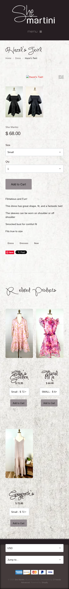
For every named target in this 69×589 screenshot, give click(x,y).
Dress (18, 58)
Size (7, 145)
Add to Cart (18, 184)
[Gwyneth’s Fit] (19, 453)
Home (8, 58)
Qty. (7, 161)
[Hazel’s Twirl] (14, 101)
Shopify (45, 582)
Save (11, 252)
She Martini (11, 127)
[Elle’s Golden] (19, 333)
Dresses (24, 243)
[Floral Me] (50, 333)
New (36, 243)
